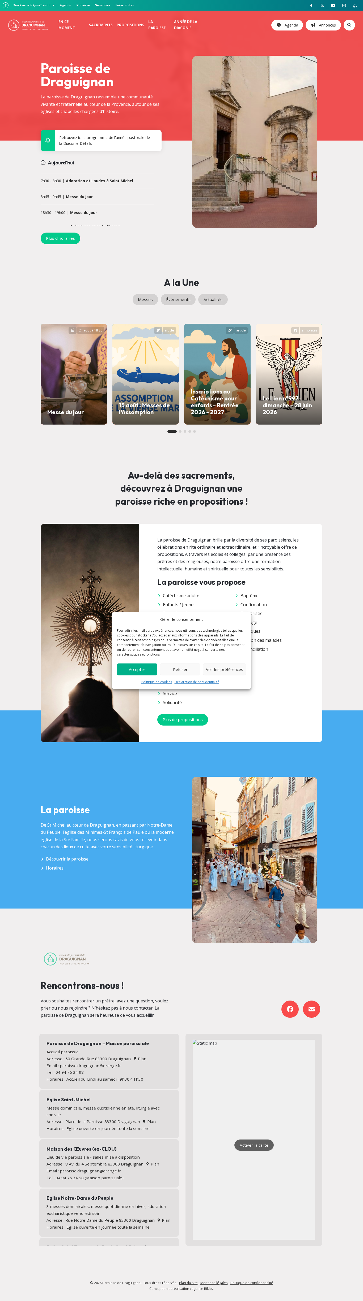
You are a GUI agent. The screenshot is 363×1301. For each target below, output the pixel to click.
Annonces (326, 25)
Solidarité (172, 702)
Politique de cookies (156, 681)
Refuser (180, 669)
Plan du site (188, 1282)
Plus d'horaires (60, 238)
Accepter (137, 669)
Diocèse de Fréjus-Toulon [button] (32, 5)
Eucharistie (251, 613)
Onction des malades (261, 640)
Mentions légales (214, 1282)
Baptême (249, 596)
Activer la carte (254, 1145)
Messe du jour (79, 197)
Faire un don (125, 5)
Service (170, 693)
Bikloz (209, 1288)
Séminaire (102, 5)
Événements (178, 299)
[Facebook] (290, 1009)
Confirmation (253, 605)
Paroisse (83, 5)
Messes (145, 299)
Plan (141, 1058)
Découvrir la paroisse (67, 859)
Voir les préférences (224, 669)
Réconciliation (254, 649)
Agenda (65, 5)
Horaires (55, 868)
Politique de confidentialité (251, 1282)
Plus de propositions (183, 719)
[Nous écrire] (311, 1009)
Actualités (213, 299)
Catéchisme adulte (181, 596)
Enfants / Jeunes (179, 605)
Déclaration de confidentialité (197, 681)
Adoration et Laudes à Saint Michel (99, 181)
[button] (154, 136)
